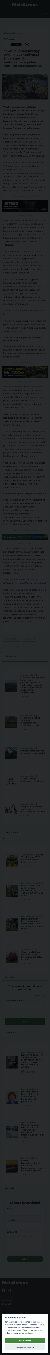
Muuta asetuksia (26, 1333)
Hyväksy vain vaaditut (25, 1347)
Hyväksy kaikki (25, 1341)
